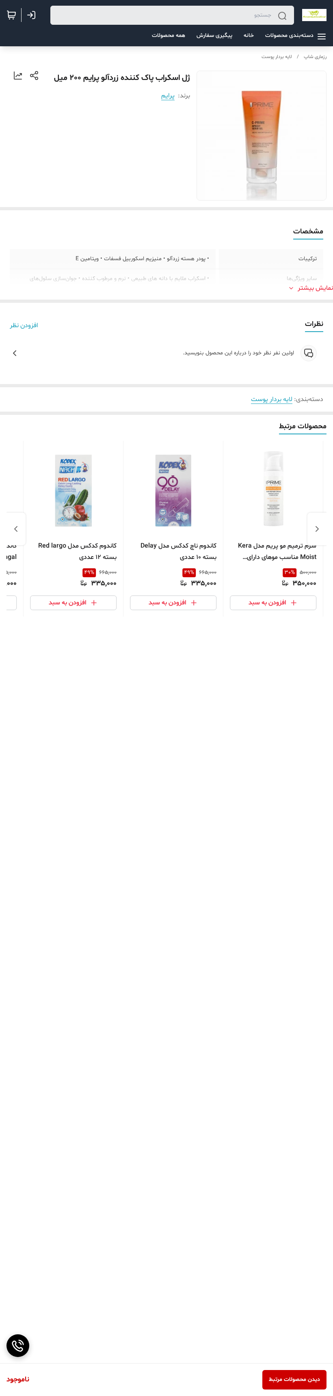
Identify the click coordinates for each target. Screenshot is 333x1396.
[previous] (317, 529)
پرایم (168, 95)
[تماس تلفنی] (17, 1345)
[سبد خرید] (11, 15)
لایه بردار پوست (277, 57)
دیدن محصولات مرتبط (294, 1379)
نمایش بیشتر (315, 288)
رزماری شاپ (315, 57)
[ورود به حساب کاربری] (32, 15)
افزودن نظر (24, 325)
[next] (16, 529)
